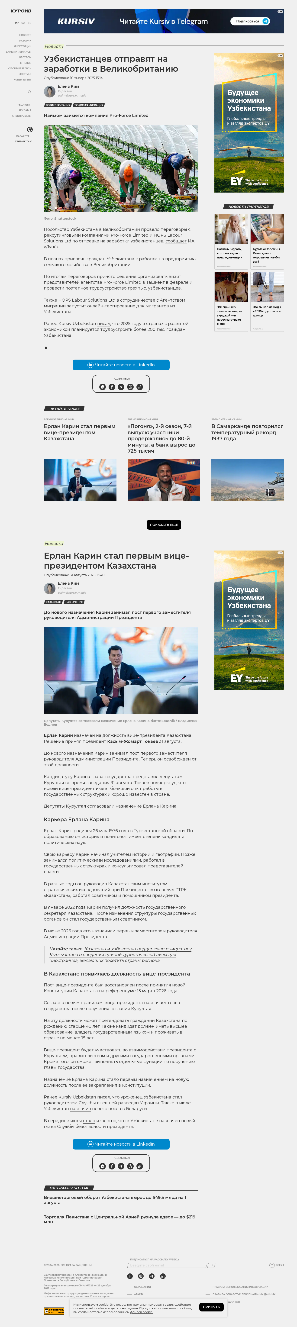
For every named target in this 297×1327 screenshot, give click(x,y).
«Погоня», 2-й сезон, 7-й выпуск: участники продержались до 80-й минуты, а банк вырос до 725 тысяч (161, 438)
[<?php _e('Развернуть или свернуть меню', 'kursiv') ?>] (30, 130)
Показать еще (164, 525)
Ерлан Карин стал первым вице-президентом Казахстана (80, 432)
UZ (23, 23)
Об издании (142, 1287)
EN (29, 23)
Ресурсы (25, 57)
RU (16, 23)
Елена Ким (68, 86)
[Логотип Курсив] (20, 11)
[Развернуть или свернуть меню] (29, 92)
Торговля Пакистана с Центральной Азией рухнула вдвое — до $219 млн (119, 1219)
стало (89, 1120)
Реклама (25, 110)
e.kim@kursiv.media (72, 95)
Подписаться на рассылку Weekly (154, 1259)
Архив (138, 1294)
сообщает (176, 241)
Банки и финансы (18, 51)
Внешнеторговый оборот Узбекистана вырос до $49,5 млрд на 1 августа (115, 1200)
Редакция (24, 104)
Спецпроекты (21, 115)
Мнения (25, 62)
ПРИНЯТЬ (211, 1307)
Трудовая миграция (88, 105)
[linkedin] (163, 1276)
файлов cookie (141, 1312)
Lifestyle (25, 74)
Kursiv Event (22, 79)
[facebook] (130, 1276)
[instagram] (141, 1276)
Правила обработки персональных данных (244, 1294)
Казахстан (23, 136)
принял (73, 741)
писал (103, 323)
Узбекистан (23, 141)
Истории (25, 40)
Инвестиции (22, 46)
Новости (25, 35)
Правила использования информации (240, 1287)
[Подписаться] (211, 1265)
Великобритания (58, 105)
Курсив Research (19, 68)
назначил (80, 1108)
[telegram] (152, 1276)
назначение (74, 602)
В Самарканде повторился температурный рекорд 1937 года (247, 432)
